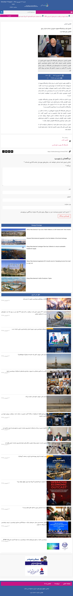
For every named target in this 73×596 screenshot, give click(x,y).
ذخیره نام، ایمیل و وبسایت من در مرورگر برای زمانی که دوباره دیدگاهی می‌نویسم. (44, 212)
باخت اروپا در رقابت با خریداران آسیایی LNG (59, 16)
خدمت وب (33, 592)
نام (70, 189)
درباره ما (57, 584)
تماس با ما (47, 584)
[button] (71, 12)
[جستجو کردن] (1, 12)
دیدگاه (68, 166)
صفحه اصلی (66, 584)
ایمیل (69, 196)
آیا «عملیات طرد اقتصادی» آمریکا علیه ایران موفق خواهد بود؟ (28, 16)
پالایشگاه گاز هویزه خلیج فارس (60, 145)
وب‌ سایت (68, 204)
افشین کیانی (65, 140)
